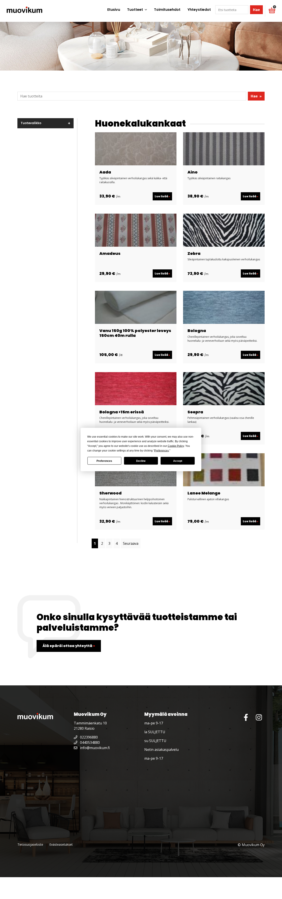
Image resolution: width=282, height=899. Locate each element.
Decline (141, 460)
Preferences (104, 460)
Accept (177, 460)
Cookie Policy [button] (176, 446)
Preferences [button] (161, 450)
